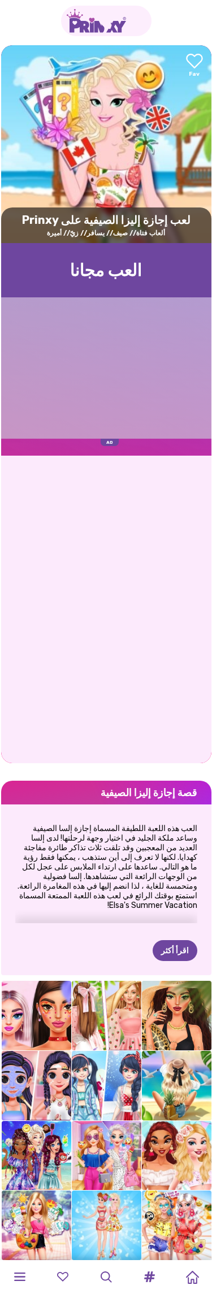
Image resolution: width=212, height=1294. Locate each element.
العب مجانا (106, 270)
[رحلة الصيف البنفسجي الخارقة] (36, 1085)
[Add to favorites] (194, 66)
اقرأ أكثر (175, 950)
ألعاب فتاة (150, 233)
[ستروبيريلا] (106, 1015)
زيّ (74, 233)
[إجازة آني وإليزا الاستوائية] (106, 1225)
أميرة (54, 233)
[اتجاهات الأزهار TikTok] (36, 1015)
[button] (149, 1277)
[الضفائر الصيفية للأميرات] (36, 1156)
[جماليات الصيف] (176, 1085)
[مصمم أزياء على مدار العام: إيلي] (36, 1225)
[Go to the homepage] (106, 21)
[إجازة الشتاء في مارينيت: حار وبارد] (106, 1085)
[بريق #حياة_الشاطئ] (176, 1015)
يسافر (96, 233)
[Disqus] (106, 608)
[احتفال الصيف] (176, 1156)
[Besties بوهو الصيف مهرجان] (176, 1225)
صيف (120, 233)
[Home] (192, 1277)
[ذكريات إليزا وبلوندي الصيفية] (106, 1156)
